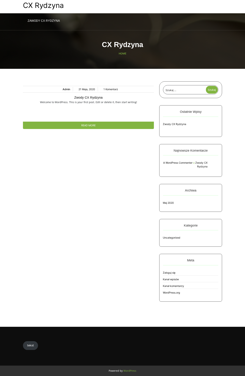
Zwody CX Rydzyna (88, 97)
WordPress (129, 370)
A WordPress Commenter (177, 162)
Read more (88, 125)
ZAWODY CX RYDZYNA (44, 20)
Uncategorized (171, 237)
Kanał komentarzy (173, 285)
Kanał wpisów (171, 279)
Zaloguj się (169, 272)
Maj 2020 (168, 202)
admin (66, 89)
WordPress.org (171, 292)
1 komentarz (110, 89)
